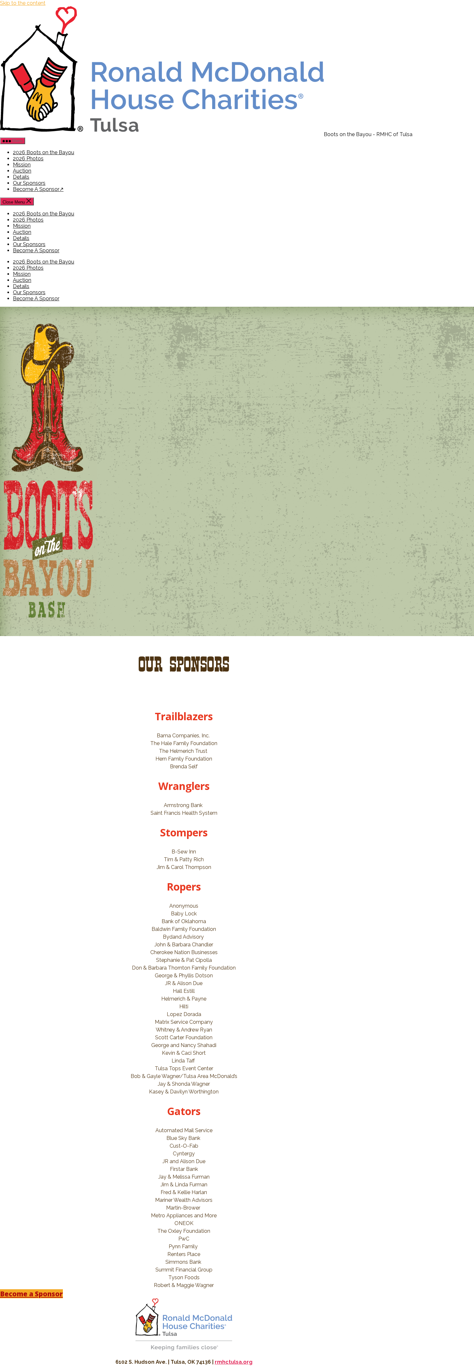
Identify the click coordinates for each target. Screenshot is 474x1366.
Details (21, 177)
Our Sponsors (29, 183)
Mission (22, 165)
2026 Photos (28, 158)
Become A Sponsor (36, 189)
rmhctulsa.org (233, 1362)
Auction (22, 171)
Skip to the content (22, 3)
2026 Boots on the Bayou (43, 152)
